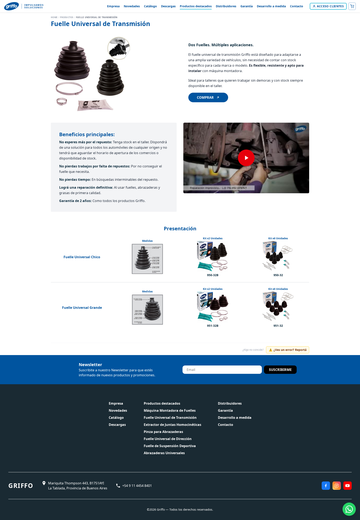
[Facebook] (326, 485)
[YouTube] (347, 485)
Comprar (205, 97)
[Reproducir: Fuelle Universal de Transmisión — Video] (246, 158)
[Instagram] (336, 485)
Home (54, 17)
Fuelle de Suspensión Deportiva (170, 446)
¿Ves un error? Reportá (287, 350)
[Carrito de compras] (352, 6)
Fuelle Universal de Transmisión (170, 417)
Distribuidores (226, 6)
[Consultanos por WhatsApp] (349, 509)
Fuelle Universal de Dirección (168, 438)
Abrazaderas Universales (164, 453)
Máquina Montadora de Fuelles (170, 410)
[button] (90, 76)
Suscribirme (280, 369)
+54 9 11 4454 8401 (137, 485)
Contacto (296, 6)
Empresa (113, 6)
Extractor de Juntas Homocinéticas (172, 424)
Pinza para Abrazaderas (163, 431)
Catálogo (150, 6)
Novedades (132, 6)
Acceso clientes (330, 6)
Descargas (168, 6)
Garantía (246, 6)
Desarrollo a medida (271, 6)
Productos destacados (196, 6)
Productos (66, 17)
